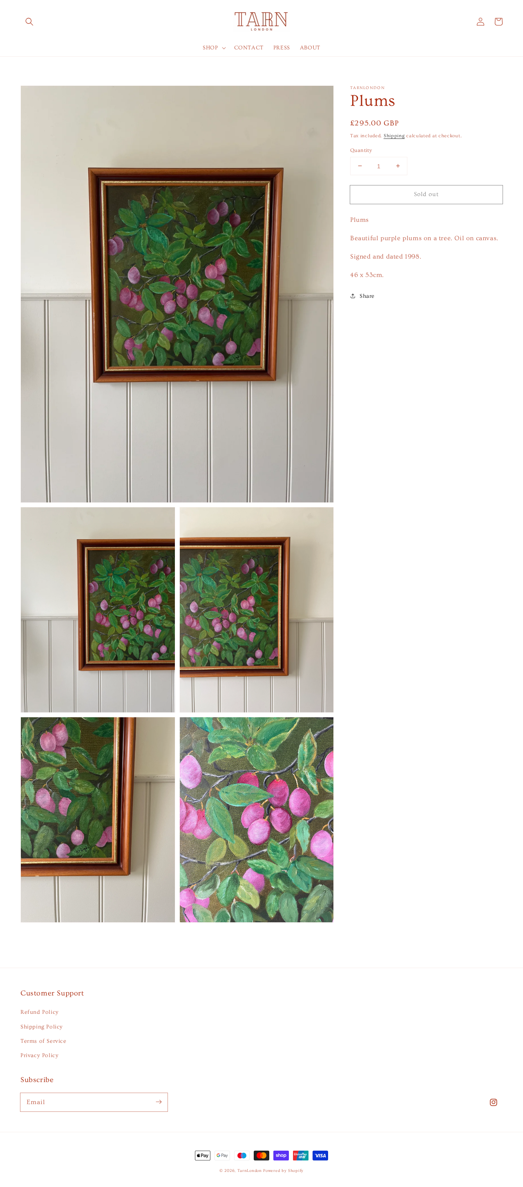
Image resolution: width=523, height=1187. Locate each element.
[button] (29, 22)
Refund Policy (39, 1012)
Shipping (394, 135)
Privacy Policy (39, 1055)
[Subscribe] (159, 1102)
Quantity (361, 150)
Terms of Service (43, 1041)
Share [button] (367, 295)
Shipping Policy (41, 1027)
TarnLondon (249, 1170)
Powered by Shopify (283, 1170)
